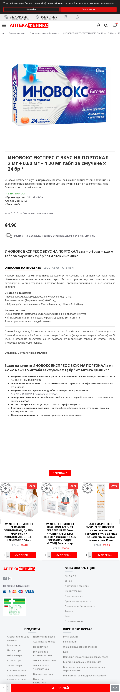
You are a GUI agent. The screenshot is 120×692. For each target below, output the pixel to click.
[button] (116, 1)
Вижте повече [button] (107, 3)
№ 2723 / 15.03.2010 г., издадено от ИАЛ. (34, 393)
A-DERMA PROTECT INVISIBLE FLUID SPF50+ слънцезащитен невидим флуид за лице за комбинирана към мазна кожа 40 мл (101, 532)
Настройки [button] (31, 9)
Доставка (51, 267)
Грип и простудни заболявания (44, 33)
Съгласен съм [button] (88, 9)
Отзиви (68, 267)
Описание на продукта (23, 267)
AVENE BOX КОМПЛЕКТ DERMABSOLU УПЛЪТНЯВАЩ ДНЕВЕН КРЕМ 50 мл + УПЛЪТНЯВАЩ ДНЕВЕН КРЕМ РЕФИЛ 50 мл (18, 532)
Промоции (60, 472)
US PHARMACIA (34, 197)
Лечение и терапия (17, 33)
